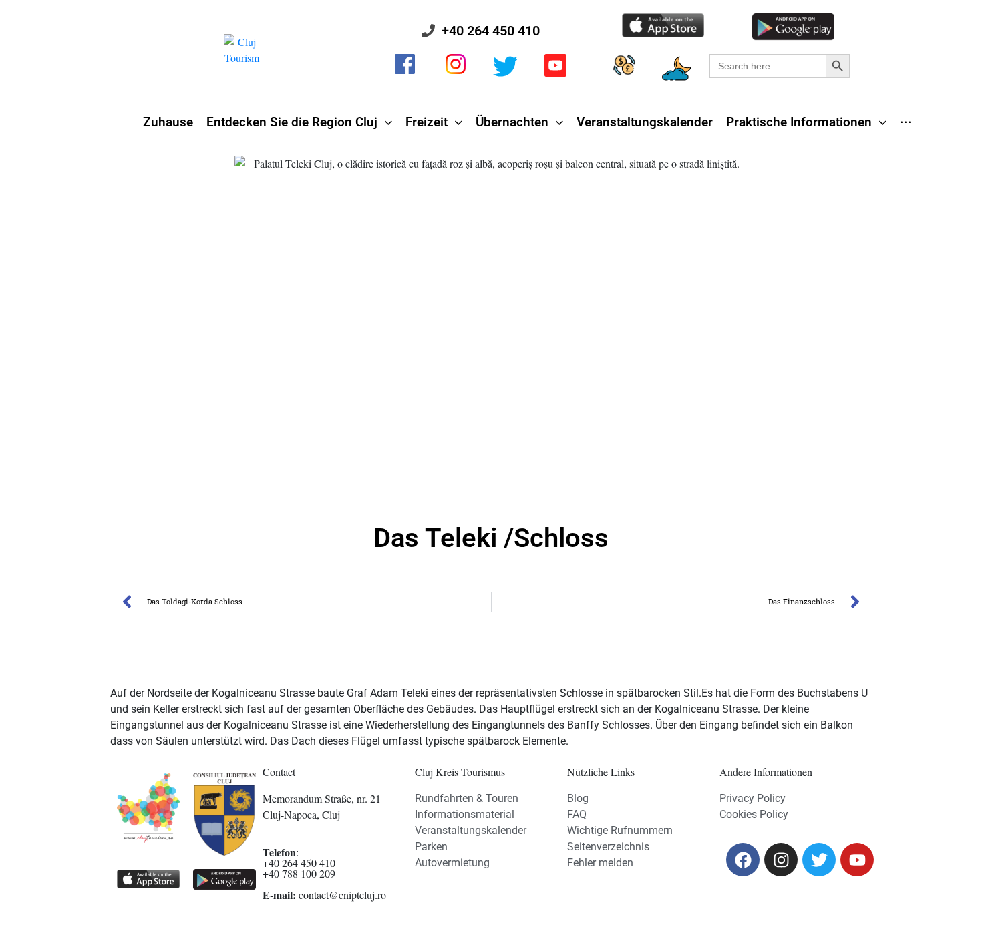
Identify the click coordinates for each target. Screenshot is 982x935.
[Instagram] (781, 859)
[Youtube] (857, 859)
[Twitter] (819, 859)
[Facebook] (743, 859)
